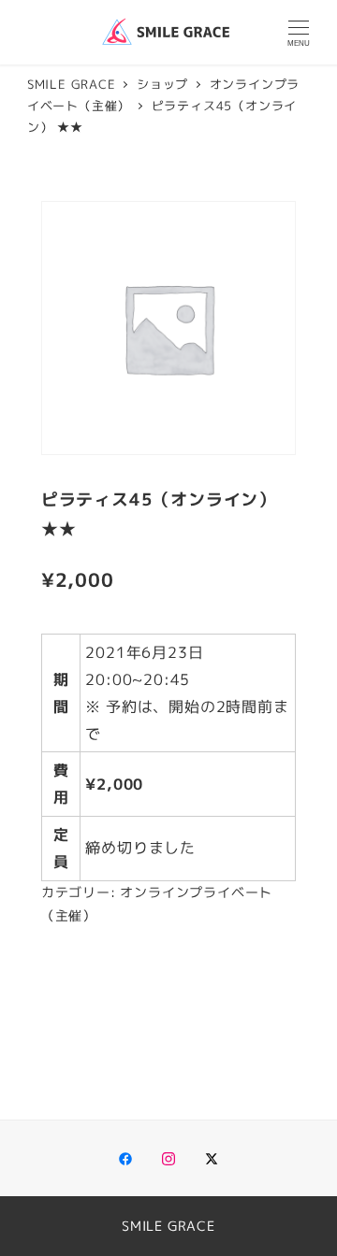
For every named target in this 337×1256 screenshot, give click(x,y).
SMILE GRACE (168, 1226)
